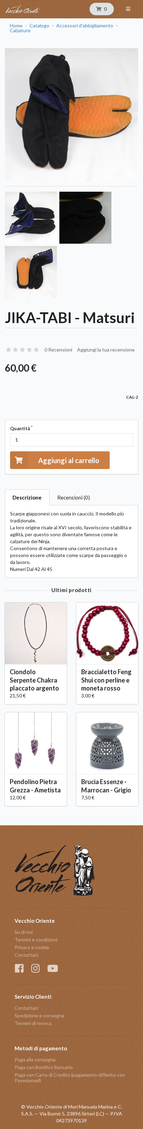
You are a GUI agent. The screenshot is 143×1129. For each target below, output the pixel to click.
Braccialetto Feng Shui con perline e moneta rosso (106, 680)
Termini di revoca (33, 1023)
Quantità (20, 428)
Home (16, 25)
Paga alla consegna (35, 1059)
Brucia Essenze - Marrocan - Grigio (106, 785)
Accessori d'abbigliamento (84, 25)
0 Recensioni (58, 350)
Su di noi (24, 932)
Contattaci (26, 955)
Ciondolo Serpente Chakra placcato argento (34, 680)
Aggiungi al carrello (68, 460)
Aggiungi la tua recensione (106, 350)
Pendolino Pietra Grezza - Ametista (35, 785)
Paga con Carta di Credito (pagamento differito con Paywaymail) (70, 1077)
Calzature (20, 30)
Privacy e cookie (32, 947)
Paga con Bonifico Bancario (44, 1067)
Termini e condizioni (36, 940)
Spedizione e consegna (39, 1015)
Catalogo (39, 25)
